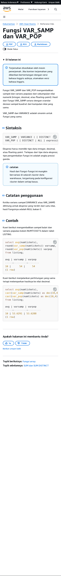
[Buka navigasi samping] (4, 17)
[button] (12, 59)
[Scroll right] (48, 9)
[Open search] (55, 9)
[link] (47, 23)
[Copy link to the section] (3, 128)
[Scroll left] (16, 9)
